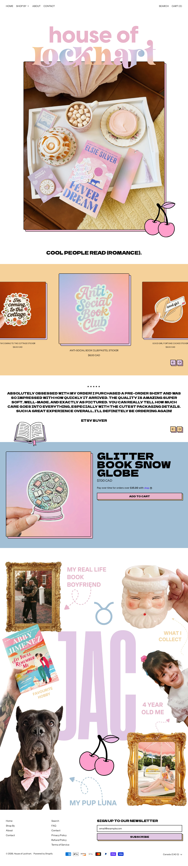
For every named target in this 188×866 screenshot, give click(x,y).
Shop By (10, 825)
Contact (49, 6)
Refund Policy (59, 839)
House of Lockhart (22, 853)
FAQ (53, 825)
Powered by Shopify (43, 853)
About (36, 6)
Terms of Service (60, 844)
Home (9, 6)
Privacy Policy (59, 835)
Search (55, 820)
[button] (163, 6)
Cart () (177, 7)
